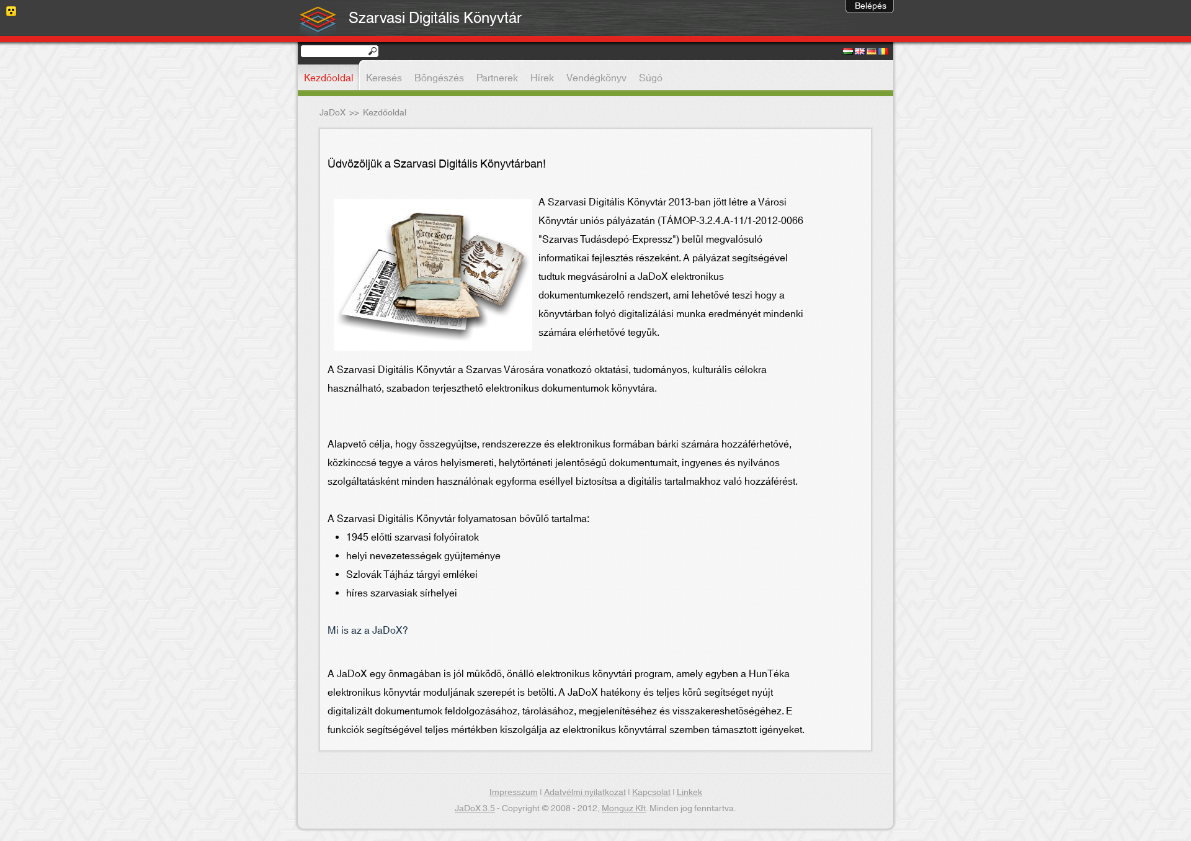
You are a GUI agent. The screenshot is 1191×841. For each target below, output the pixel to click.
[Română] (883, 52)
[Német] (872, 52)
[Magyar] (848, 52)
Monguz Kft (624, 809)
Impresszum (513, 793)
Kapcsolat (651, 793)
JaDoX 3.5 (475, 809)
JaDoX (332, 113)
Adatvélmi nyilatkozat (585, 793)
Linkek (689, 793)
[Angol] (860, 52)
